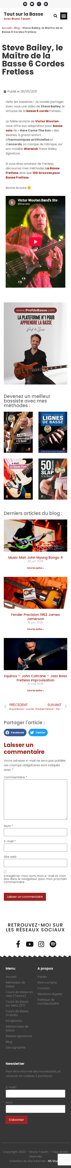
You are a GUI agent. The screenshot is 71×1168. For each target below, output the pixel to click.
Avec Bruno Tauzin (17, 19)
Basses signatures (19, 1036)
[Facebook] (25, 4)
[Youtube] (32, 4)
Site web (10, 856)
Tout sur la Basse (23, 14)
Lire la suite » (35, 568)
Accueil (7, 28)
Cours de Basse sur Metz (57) (17, 1003)
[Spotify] (46, 4)
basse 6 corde (37, 111)
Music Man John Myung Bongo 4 (35, 557)
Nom (8, 826)
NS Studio (55, 1161)
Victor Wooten (47, 121)
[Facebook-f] (18, 944)
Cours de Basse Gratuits (17, 1013)
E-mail (10, 841)
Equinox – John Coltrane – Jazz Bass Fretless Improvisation (35, 678)
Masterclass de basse (17, 1028)
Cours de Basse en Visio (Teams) (19, 994)
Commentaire (15, 777)
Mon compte (47, 982)
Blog (17, 28)
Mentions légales (49, 994)
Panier (42, 977)
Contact (43, 988)
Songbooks (14, 1021)
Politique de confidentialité (48, 1002)
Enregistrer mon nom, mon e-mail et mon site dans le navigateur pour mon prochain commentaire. (35, 879)
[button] (55, 16)
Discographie (15, 1047)
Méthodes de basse (15, 984)
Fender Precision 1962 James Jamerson (35, 616)
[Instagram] (39, 4)
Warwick (31, 149)
